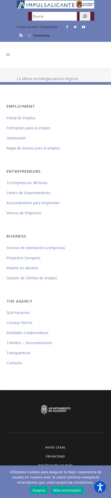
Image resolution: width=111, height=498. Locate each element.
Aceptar (39, 490)
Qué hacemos (18, 312)
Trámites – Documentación (29, 342)
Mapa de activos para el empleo (33, 148)
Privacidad (55, 456)
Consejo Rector (19, 322)
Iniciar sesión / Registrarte (37, 27)
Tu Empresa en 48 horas (26, 182)
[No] (104, 481)
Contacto (41, 35)
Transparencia (18, 352)
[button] (100, 487)
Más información (67, 490)
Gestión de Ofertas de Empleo (31, 277)
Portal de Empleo (20, 117)
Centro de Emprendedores (28, 192)
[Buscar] (85, 16)
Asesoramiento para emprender (33, 202)
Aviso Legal (55, 447)
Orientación (16, 138)
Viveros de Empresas (23, 212)
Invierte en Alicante (22, 267)
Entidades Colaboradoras (27, 332)
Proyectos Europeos (23, 257)
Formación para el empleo (28, 127)
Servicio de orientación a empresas (35, 247)
